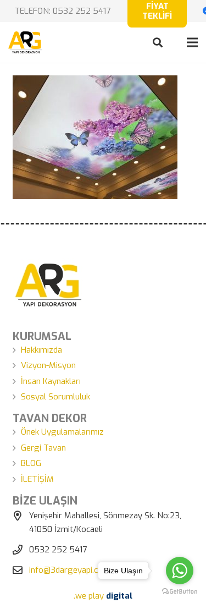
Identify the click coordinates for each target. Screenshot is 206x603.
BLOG (31, 463)
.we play (103, 595)
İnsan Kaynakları (51, 381)
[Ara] (158, 42)
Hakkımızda (41, 349)
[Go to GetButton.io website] (179, 591)
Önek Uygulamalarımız (62, 431)
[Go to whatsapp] (179, 570)
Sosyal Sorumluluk (55, 396)
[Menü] (192, 42)
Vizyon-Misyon (48, 365)
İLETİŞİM (37, 479)
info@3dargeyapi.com (69, 569)
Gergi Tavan (43, 447)
